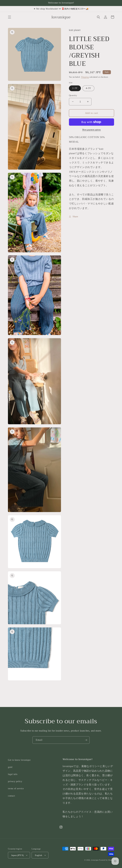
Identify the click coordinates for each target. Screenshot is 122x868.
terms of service (16, 788)
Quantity (73, 95)
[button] (9, 17)
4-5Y (88, 88)
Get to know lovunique (19, 760)
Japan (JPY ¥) (17, 855)
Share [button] (75, 216)
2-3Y (75, 88)
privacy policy (15, 781)
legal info (12, 774)
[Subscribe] (85, 740)
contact (11, 796)
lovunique (94, 860)
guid (10, 767)
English (38, 855)
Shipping (85, 77)
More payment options (91, 130)
